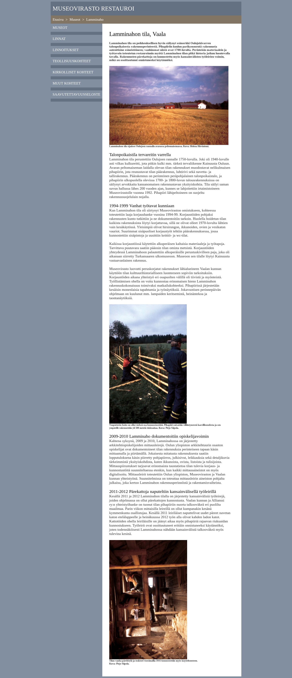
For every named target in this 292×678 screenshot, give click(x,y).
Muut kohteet (67, 83)
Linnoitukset (66, 50)
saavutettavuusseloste (76, 94)
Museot (75, 19)
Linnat (59, 39)
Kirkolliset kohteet (73, 72)
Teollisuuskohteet (72, 61)
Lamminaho (94, 19)
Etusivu (58, 19)
